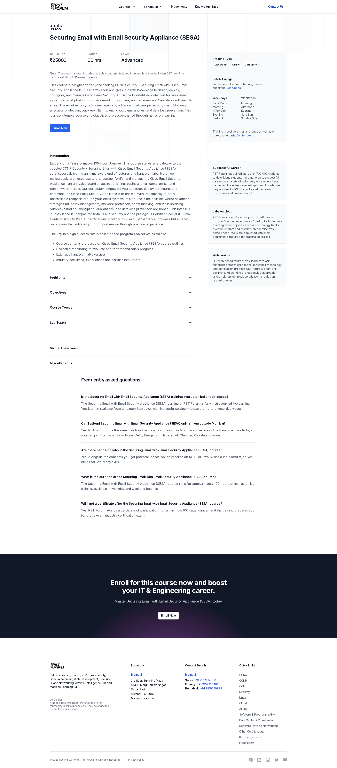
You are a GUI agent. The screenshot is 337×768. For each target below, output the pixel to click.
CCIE (242, 686)
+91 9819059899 (211, 688)
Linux (242, 697)
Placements (179, 6)
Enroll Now (60, 128)
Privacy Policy (136, 759)
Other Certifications (251, 731)
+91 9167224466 (205, 680)
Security (244, 692)
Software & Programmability (257, 714)
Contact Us (277, 6)
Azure (243, 708)
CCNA (243, 675)
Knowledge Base (206, 6)
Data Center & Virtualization (256, 720)
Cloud (243, 703)
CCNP (243, 680)
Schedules (233, 87)
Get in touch (245, 135)
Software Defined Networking (258, 725)
